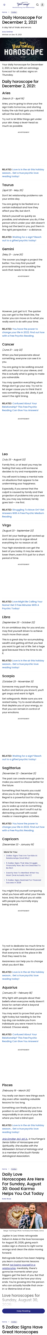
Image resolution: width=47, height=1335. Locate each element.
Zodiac (14, 12)
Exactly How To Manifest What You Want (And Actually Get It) (22, 874)
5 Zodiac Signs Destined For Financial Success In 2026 (23, 881)
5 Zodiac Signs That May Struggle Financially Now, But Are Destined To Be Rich (23, 865)
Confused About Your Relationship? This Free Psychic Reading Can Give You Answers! (20, 407)
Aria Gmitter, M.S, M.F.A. (14, 1138)
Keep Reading (23, 1311)
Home (4, 12)
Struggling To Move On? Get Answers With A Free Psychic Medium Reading (23, 513)
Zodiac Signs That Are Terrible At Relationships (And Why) (21, 856)
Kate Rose (6, 1199)
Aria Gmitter (7, 32)
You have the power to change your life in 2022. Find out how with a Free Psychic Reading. (23, 332)
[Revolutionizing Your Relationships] (23, 4)
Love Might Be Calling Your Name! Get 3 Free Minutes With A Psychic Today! (22, 605)
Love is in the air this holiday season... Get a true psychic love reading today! (23, 173)
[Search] (37, 4)
